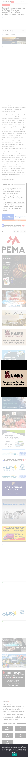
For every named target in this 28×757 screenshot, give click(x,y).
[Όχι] (26, 750)
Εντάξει (14, 754)
